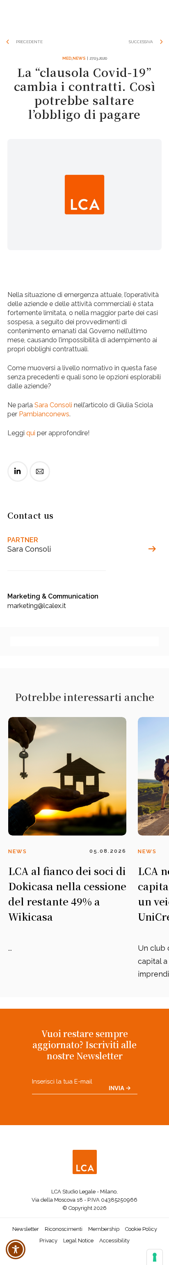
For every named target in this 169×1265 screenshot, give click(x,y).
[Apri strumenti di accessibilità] (15, 1249)
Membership (103, 1229)
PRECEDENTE (29, 41)
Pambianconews (44, 414)
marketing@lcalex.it (36, 606)
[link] (18, 478)
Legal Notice (78, 1240)
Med (66, 58)
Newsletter (25, 1229)
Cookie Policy (141, 1229)
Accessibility (114, 1240)
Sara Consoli (53, 405)
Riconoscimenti (63, 1229)
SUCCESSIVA (141, 41)
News (79, 58)
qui (30, 433)
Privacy (48, 1240)
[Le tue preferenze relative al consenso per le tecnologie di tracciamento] (154, 1257)
